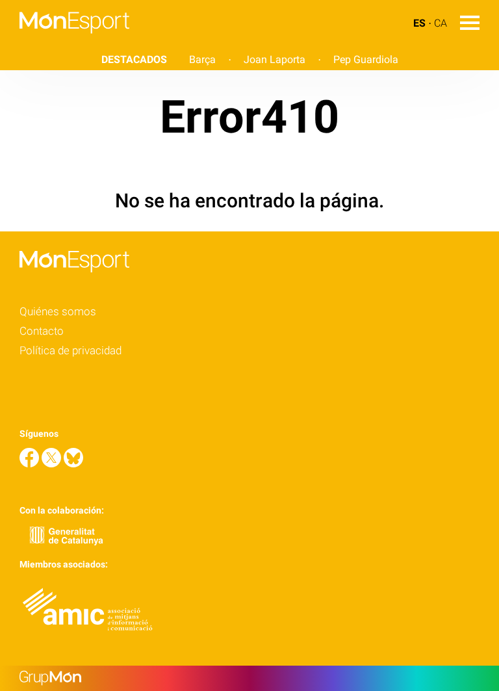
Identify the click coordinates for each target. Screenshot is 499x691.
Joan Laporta (274, 59)
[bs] (73, 463)
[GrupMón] (249, 678)
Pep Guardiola (365, 59)
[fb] (30, 463)
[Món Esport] (64, 41)
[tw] (53, 463)
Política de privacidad (70, 350)
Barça (202, 59)
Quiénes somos (57, 311)
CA (440, 23)
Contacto (41, 330)
